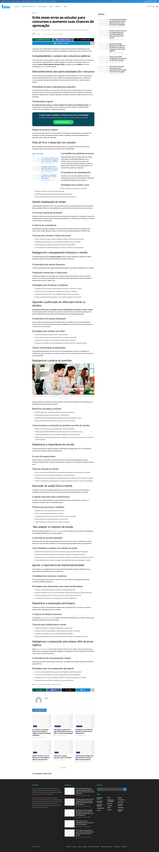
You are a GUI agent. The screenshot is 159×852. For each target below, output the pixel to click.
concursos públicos (42, 649)
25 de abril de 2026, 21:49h (82, 761)
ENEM (65, 6)
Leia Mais (63, 767)
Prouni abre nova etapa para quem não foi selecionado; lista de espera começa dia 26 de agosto (118, 69)
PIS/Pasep (120, 802)
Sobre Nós (3, 1)
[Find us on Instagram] (150, 6)
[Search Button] (157, 6)
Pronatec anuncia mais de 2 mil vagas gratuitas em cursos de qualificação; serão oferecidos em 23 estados (118, 34)
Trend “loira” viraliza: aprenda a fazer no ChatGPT (63, 757)
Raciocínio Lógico (120, 810)
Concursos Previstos (99, 802)
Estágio (109, 809)
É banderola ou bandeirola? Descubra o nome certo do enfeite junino (49, 176)
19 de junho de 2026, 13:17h (48, 180)
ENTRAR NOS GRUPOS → (63, 122)
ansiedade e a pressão (48, 618)
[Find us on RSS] (153, 6)
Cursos (16, 6)
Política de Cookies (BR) (37, 1)
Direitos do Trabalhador (110, 800)
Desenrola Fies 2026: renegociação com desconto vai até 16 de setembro (118, 58)
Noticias (120, 797)
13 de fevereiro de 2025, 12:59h (50, 34)
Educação (57, 726)
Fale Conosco (47, 1)
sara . (39, 34)
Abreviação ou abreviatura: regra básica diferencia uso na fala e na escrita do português (49, 168)
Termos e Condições (15, 1)
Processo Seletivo (120, 804)
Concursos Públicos (28, 6)
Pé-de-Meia (121, 800)
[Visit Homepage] (5, 6)
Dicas (51, 6)
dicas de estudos (56, 684)
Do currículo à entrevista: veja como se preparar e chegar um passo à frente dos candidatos (49, 159)
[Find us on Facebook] (147, 6)
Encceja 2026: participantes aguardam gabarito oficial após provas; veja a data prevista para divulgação (118, 22)
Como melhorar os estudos (43, 684)
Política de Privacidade (26, 1)
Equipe (8, 1)
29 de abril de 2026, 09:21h (61, 759)
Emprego (58, 6)
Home (33, 12)
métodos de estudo (56, 531)
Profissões (120, 807)
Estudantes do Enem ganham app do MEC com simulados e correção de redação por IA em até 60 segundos (117, 47)
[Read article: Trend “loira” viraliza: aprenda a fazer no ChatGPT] (63, 747)
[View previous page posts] (44, 184)
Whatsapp (53, 1)
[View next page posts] (47, 184)
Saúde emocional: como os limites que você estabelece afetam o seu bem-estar (41, 757)
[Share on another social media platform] (92, 43)
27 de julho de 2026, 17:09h (48, 163)
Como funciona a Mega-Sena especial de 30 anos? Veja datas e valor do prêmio (84, 757)
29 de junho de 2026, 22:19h (48, 171)
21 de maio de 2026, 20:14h (39, 761)
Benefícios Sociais (100, 798)
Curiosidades (42, 6)
